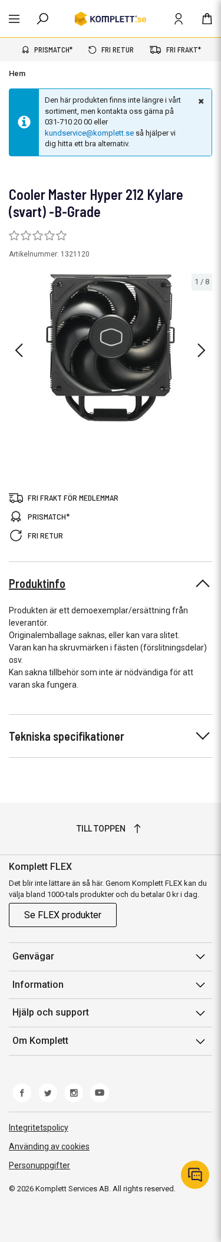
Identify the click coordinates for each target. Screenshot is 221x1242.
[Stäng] (200, 101)
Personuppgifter (39, 1165)
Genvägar (33, 956)
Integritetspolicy (38, 1127)
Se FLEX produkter (62, 915)
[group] (110, 348)
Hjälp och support (50, 1012)
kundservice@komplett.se (89, 133)
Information (38, 984)
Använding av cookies (49, 1146)
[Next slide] (201, 350)
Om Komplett (40, 1040)
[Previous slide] (18, 350)
